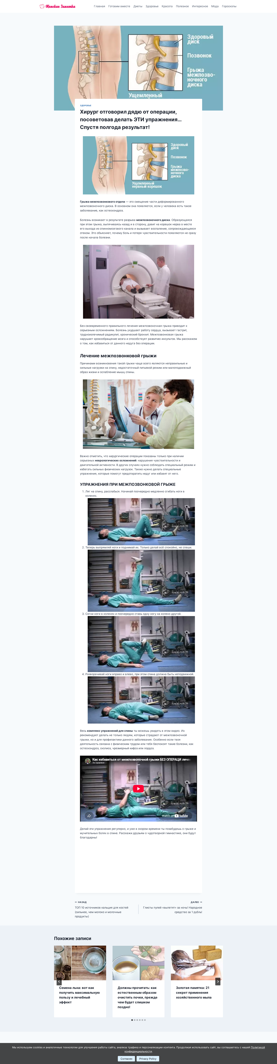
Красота (167, 6)
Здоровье (152, 6)
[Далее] (217, 981)
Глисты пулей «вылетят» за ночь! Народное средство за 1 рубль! (172, 907)
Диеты (138, 6)
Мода (215, 6)
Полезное (182, 6)
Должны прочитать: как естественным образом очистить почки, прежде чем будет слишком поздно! (137, 997)
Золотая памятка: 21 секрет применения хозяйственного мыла (194, 992)
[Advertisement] (138, 863)
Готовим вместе (119, 6)
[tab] (132, 1020)
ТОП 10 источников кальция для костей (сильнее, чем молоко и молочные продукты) (101, 909)
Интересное (200, 6)
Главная (99, 6)
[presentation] (80, 963)
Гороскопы (229, 6)
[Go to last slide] (59, 981)
